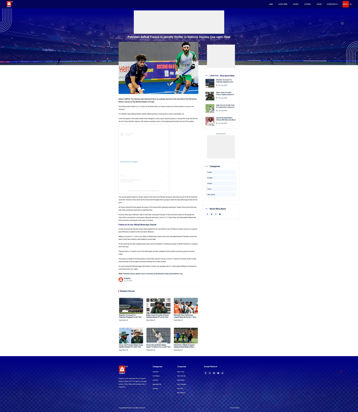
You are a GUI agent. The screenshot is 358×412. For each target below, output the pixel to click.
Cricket (296, 4)
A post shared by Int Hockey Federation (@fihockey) (143, 191)
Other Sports (332, 4)
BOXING (155, 388)
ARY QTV (180, 388)
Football (307, 4)
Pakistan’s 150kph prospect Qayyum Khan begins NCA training (184, 346)
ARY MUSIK (181, 393)
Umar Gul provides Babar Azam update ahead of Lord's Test (131, 346)
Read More (123, 320)
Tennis (209, 189)
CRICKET (156, 372)
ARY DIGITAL (181, 376)
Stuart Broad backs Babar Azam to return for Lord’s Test (158, 346)
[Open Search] (350, 4)
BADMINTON (157, 384)
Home (271, 4)
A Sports (129, 408)
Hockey (319, 4)
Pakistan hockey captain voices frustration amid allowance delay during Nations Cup (153, 274)
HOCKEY (155, 380)
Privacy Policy (234, 408)
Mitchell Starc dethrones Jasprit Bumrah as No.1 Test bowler (185, 316)
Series (345, 4)
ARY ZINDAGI (181, 384)
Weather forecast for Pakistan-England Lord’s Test (130, 316)
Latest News (282, 4)
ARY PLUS (180, 372)
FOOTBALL (156, 376)
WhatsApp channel (148, 225)
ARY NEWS (181, 380)
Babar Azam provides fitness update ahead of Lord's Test (157, 316)
